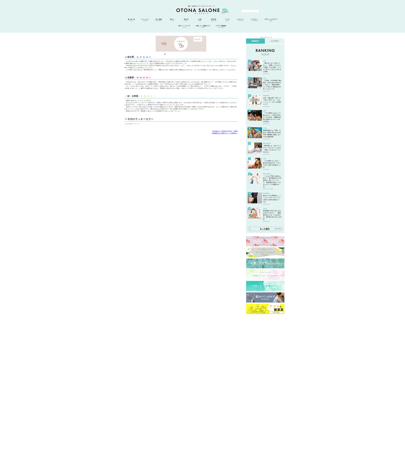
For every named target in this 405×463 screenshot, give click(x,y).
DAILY (255, 41)
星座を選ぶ (197, 39)
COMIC (275, 41)
